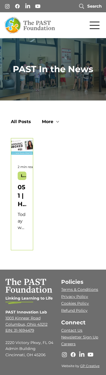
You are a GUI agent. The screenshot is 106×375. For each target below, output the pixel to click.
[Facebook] (17, 6)
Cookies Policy (75, 303)
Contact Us (71, 330)
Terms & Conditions (79, 289)
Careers (68, 344)
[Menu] (95, 25)
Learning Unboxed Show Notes (23, 175)
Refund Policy (74, 310)
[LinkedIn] (28, 6)
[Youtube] (38, 6)
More (47, 121)
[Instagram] (7, 6)
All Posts (21, 121)
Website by (70, 366)
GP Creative (89, 366)
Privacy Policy (74, 296)
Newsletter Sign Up (79, 337)
